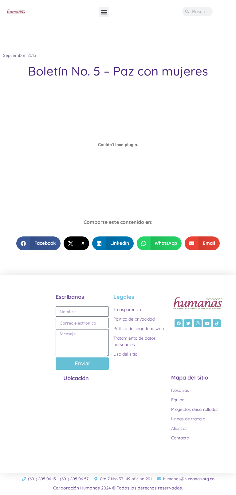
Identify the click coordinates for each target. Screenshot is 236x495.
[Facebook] (179, 323)
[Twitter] (188, 323)
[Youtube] (207, 323)
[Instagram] (198, 323)
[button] (104, 12)
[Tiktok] (217, 323)
